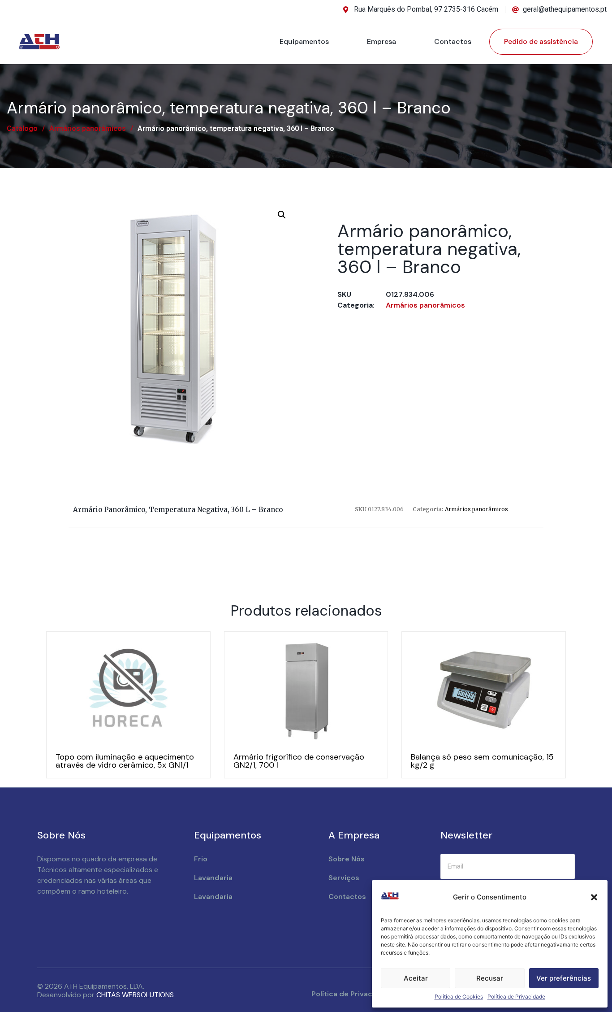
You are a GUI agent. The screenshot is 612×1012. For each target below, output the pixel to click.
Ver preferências (563, 978)
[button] (594, 897)
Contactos (452, 41)
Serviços (343, 877)
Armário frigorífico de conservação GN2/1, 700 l (298, 760)
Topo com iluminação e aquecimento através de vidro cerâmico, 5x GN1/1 (125, 760)
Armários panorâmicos (87, 128)
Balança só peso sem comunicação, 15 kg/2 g (482, 760)
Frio (200, 859)
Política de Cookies (459, 996)
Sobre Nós (346, 859)
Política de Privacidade (516, 996)
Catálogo (22, 128)
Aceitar (416, 978)
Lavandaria (213, 877)
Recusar (489, 978)
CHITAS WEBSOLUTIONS (135, 994)
